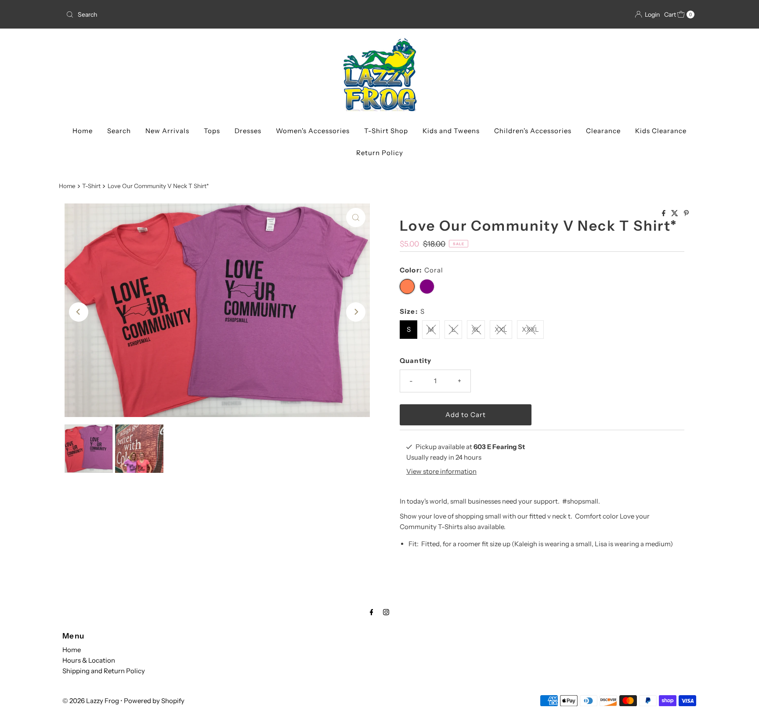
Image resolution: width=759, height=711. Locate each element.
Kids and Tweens (451, 131)
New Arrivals (167, 131)
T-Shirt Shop (386, 131)
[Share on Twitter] (675, 213)
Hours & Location (88, 660)
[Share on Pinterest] (686, 213)
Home (82, 131)
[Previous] (78, 312)
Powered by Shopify (154, 700)
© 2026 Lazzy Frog (90, 700)
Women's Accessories (313, 131)
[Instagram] (386, 612)
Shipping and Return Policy (103, 671)
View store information (441, 471)
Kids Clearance (661, 131)
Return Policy (379, 153)
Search (119, 131)
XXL (501, 329)
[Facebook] (371, 612)
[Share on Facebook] (664, 213)
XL (476, 329)
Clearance (603, 131)
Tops (212, 131)
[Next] (355, 312)
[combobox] (219, 14)
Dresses (248, 131)
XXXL (530, 329)
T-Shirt (91, 185)
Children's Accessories (532, 131)
